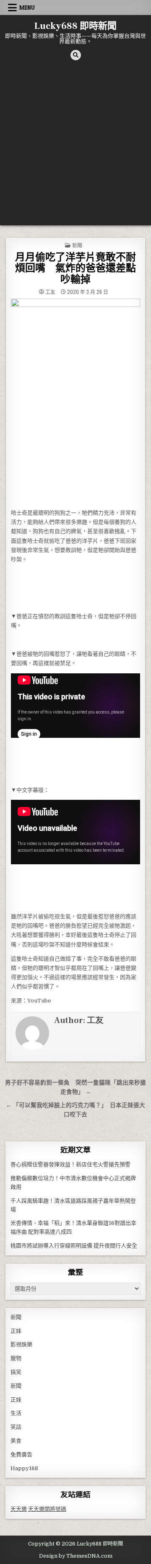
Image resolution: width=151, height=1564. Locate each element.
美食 (15, 1441)
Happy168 (24, 1468)
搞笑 (15, 1372)
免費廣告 (21, 1454)
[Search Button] (75, 55)
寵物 (15, 1358)
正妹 (15, 1331)
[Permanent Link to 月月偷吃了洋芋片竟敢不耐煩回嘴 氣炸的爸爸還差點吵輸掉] (75, 401)
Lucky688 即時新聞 (75, 26)
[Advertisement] (75, 145)
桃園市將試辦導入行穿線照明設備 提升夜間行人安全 (73, 1245)
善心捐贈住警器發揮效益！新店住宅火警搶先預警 (70, 1164)
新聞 (77, 245)
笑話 (15, 1427)
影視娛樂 (21, 1344)
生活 (15, 1413)
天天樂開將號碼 (47, 1509)
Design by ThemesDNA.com (75, 1556)
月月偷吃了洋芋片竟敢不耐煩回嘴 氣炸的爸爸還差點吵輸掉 (75, 268)
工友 (50, 291)
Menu (27, 7)
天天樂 (18, 1509)
